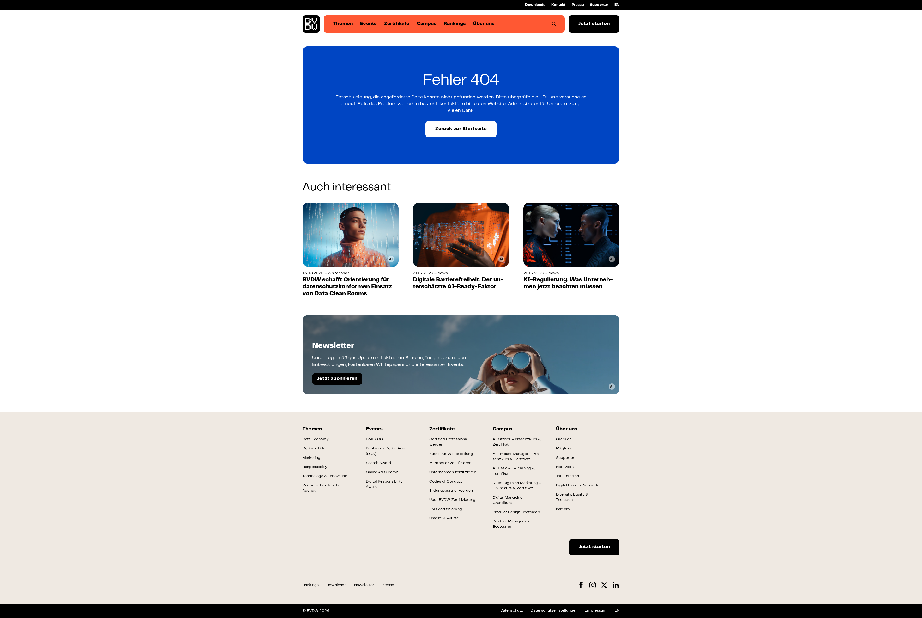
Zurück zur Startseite (461, 129)
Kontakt (558, 4)
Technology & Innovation (325, 476)
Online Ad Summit (382, 472)
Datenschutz (511, 610)
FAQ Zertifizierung (445, 509)
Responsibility (315, 467)
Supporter (599, 4)
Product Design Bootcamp (516, 512)
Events (374, 429)
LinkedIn (615, 585)
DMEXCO (374, 439)
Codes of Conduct (445, 481)
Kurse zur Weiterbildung (451, 454)
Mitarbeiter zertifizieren (450, 463)
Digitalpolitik (313, 448)
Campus (502, 429)
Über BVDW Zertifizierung (452, 500)
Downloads (535, 4)
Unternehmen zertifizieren (452, 472)
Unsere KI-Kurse (444, 518)
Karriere (563, 509)
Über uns (566, 429)
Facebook (581, 585)
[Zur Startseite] (311, 24)
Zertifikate (442, 429)
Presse (578, 4)
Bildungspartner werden (451, 490)
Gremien (563, 439)
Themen (312, 429)
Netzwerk (565, 467)
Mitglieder (565, 448)
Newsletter (364, 585)
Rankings (311, 585)
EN (616, 4)
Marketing (311, 458)
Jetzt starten (594, 24)
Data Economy (315, 439)
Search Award (378, 463)
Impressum (596, 610)
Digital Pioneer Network (577, 485)
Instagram (592, 585)
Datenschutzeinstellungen (554, 610)
